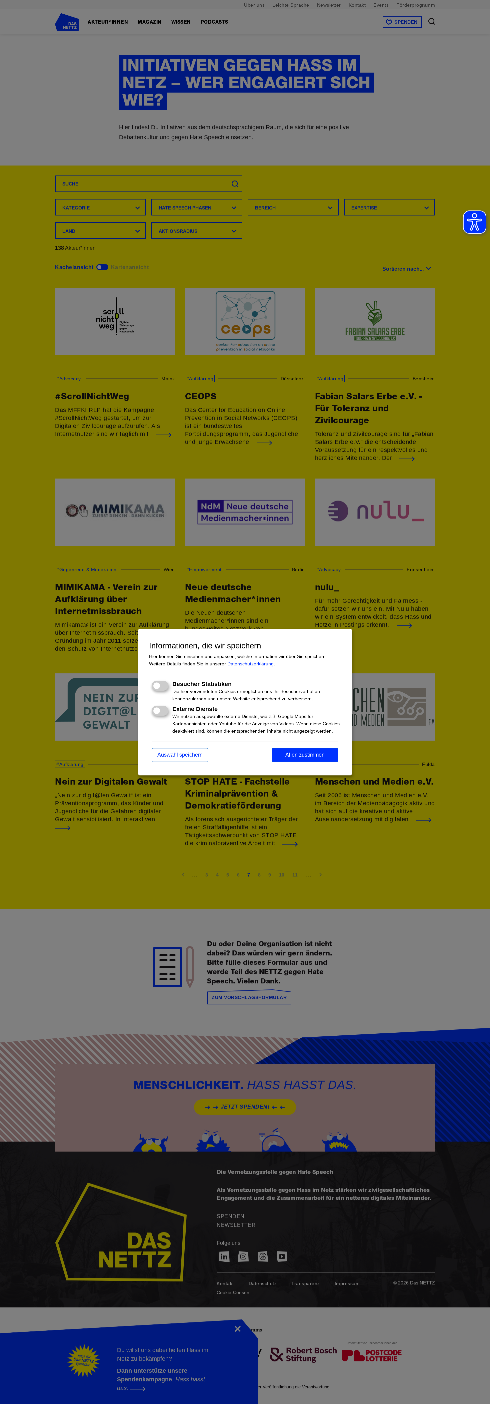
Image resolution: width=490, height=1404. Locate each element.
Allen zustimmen (305, 755)
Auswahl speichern (180, 755)
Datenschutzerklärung (250, 663)
